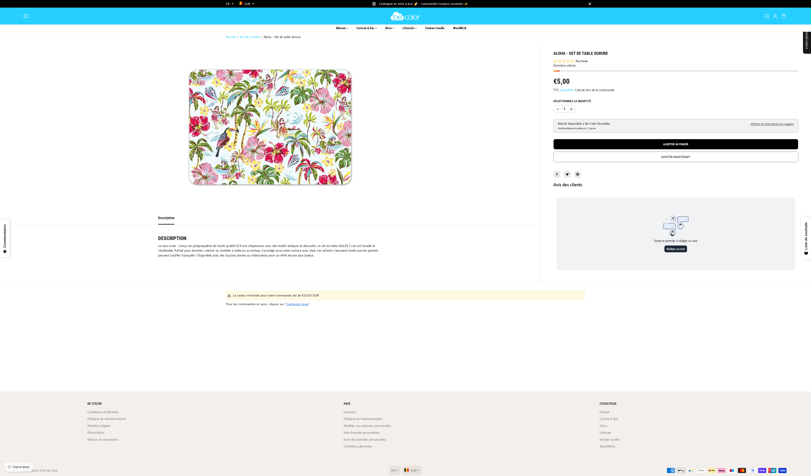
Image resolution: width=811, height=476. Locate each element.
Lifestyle (409, 28)
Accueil (231, 37)
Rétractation (95, 432)
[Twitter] (567, 174)
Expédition (567, 90)
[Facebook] (557, 174)
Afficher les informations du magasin (772, 123)
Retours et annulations (102, 439)
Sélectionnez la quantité (572, 101)
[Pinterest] (577, 174)
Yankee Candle (435, 28)
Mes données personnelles (362, 432)
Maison (341, 28)
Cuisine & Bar (366, 28)
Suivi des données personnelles (365, 439)
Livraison (350, 412)
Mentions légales (98, 426)
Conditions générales (358, 446)
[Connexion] (775, 16)
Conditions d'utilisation (103, 412)
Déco (388, 28)
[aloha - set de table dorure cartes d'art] (270, 126)
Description (166, 218)
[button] (26, 16)
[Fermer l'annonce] (589, 3)
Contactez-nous (297, 304)
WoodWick (460, 28)
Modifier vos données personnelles (367, 426)
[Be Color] (405, 16)
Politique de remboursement (106, 419)
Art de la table (249, 37)
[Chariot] (784, 16)
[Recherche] (767, 16)
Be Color (52, 470)
